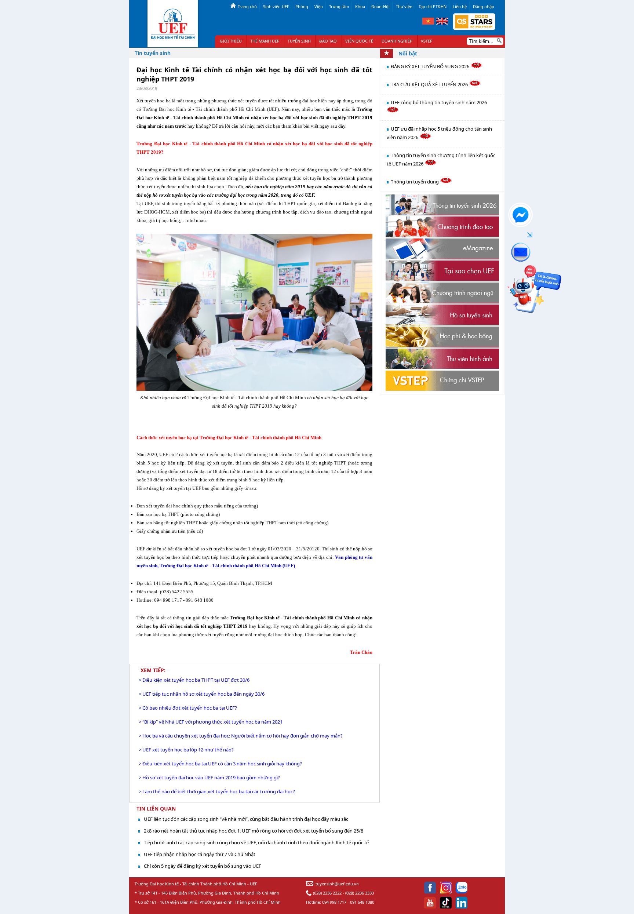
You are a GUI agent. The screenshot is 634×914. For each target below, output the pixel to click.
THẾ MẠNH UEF (264, 41)
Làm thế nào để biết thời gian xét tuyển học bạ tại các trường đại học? (218, 791)
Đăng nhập (483, 6)
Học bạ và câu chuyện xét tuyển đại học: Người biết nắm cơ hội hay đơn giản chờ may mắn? (242, 735)
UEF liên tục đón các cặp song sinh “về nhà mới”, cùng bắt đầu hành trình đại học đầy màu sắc (246, 819)
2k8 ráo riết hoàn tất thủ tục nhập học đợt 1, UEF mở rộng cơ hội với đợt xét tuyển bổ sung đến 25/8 (253, 830)
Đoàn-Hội (380, 6)
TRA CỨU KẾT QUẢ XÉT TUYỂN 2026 (430, 84)
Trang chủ (247, 6)
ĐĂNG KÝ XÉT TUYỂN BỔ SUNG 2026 (430, 66)
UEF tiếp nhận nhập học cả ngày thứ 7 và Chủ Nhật (199, 854)
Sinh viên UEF (276, 6)
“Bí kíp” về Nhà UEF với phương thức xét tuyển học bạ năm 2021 (212, 721)
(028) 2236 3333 (359, 893)
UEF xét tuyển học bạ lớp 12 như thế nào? (188, 749)
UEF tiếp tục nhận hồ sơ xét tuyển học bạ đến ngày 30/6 (203, 694)
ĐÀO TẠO (328, 41)
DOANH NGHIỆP (397, 41)
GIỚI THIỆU (231, 41)
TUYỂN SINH (299, 41)
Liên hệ (460, 6)
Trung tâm (339, 6)
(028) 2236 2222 (327, 893)
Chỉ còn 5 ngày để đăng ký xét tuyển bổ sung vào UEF (202, 866)
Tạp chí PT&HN (433, 6)
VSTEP (427, 41)
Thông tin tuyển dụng (415, 181)
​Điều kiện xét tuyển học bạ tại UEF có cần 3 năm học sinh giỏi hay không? (222, 763)
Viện (318, 6)
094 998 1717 (334, 902)
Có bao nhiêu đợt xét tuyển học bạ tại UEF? (189, 707)
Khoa (360, 6)
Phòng (301, 6)
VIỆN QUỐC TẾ (359, 41)
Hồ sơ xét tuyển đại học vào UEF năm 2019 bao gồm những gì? (211, 777)
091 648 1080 (362, 902)
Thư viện (404, 6)
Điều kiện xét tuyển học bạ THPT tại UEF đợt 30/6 (195, 680)
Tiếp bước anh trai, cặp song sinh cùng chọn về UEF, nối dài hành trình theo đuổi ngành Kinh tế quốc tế (256, 842)
